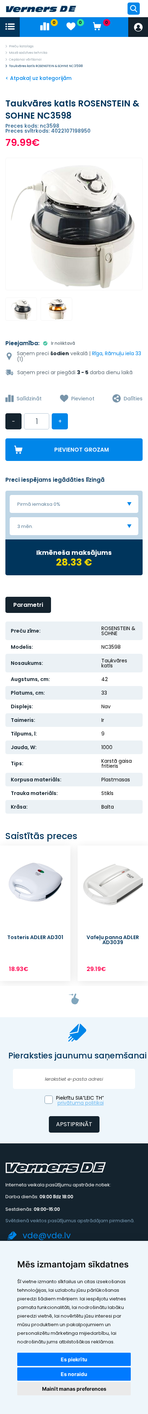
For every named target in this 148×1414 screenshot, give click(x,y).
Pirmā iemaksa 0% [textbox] (38, 504)
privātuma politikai (80, 1102)
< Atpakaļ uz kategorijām (38, 78)
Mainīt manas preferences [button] (74, 1389)
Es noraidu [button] (74, 1374)
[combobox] (74, 504)
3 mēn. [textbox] (25, 526)
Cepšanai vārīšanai (25, 59)
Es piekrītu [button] (74, 1359)
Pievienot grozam (81, 449)
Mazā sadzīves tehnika (28, 53)
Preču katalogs (21, 46)
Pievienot (82, 398)
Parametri (28, 605)
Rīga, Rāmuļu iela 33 (116, 353)
